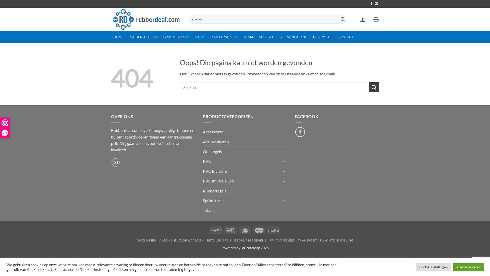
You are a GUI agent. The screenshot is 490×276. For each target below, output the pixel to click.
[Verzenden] (342, 19)
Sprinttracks (221, 37)
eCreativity (251, 248)
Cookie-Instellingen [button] (433, 267)
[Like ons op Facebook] (300, 132)
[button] (362, 19)
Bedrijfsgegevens (250, 240)
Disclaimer (146, 240)
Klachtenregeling (336, 240)
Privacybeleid (282, 240)
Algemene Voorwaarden (181, 240)
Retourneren (219, 240)
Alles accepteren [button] (468, 267)
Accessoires (270, 37)
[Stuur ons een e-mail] (376, 4)
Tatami (248, 37)
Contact (345, 37)
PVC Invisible (215, 171)
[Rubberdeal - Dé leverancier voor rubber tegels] (146, 19)
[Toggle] (284, 151)
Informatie (322, 37)
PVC (196, 37)
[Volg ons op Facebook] (371, 4)
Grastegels (174, 37)
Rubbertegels (142, 37)
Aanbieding (297, 37)
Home (119, 37)
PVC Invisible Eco (218, 180)
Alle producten (216, 141)
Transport (307, 240)
